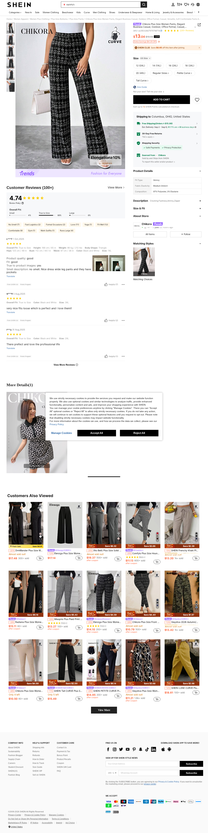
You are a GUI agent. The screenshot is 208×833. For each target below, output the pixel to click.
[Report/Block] (123, 284)
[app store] (163, 751)
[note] (26, 546)
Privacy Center (14, 815)
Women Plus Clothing (39, 19)
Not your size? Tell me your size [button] (147, 91)
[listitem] (144, 261)
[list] (132, 749)
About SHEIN (14, 747)
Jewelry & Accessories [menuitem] (173, 12)
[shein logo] (19, 4)
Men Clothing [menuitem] (99, 12)
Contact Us (62, 747)
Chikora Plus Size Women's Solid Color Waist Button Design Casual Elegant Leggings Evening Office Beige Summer (26, 691)
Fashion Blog (14, 775)
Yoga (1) (88, 224)
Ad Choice (70, 823)
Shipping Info (38, 747)
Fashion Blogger (15, 755)
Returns (35, 751)
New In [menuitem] (28, 12)
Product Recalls (64, 759)
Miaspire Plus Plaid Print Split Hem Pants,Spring (65, 619)
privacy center (150, 784)
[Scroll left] (195, 12)
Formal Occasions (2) (55, 224)
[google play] (169, 751)
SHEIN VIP (37, 771)
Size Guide (37, 767)
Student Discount (15, 767)
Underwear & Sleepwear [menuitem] (130, 12)
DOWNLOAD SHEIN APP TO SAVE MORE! (180, 743)
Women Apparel (21, 19)
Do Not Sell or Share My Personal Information (28, 819)
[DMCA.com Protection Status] (116, 812)
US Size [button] (144, 58)
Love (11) (75, 224)
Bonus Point (62, 755)
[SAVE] (197, 99)
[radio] (140, 65)
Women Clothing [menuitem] (51, 12)
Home (9, 19)
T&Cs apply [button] (147, 137)
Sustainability (14, 751)
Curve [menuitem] (87, 12)
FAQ (59, 771)
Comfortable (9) (15, 230)
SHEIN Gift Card (64, 767)
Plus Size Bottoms (59, 19)
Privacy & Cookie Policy (168, 782)
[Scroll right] (198, 12)
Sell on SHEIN (38, 775)
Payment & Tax (63, 751)
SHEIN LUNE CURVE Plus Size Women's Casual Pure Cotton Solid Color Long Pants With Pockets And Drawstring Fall (182, 688)
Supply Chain (14, 759)
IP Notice (34, 823)
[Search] (144, 4)
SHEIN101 (13, 771)
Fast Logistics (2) (32, 224)
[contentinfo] (154, 803)
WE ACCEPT (111, 796)
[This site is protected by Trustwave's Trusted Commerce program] (108, 812)
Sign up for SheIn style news (122, 758)
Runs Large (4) (66, 230)
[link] (179, 4)
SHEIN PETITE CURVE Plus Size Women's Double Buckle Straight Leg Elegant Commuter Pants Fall (104, 691)
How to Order (38, 759)
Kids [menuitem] (79, 12)
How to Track (38, 763)
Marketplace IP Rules (17, 823)
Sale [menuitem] (37, 12)
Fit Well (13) (102, 224)
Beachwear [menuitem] (67, 12)
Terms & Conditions (60, 819)
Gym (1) (31, 230)
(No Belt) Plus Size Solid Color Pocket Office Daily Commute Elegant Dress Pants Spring (104, 550)
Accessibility (47, 823)
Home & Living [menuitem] (153, 12)
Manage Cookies (56, 815)
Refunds (36, 755)
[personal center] (173, 5)
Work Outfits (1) (47, 230)
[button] (193, 5)
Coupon (60, 763)
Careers (11, 763)
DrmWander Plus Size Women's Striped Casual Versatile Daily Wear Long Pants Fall (26, 550)
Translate (10, 276)
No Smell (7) (14, 224)
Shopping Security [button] (151, 143)
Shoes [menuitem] (112, 12)
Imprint (59, 823)
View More (104, 710)
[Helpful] (106, 284)
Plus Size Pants (76, 19)
